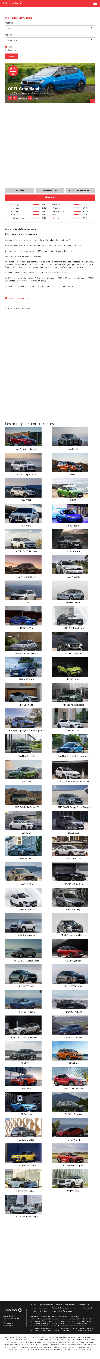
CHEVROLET (9, 1340)
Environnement (60, 211)
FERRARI (78, 1340)
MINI (85, 1344)
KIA (69, 1342)
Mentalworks (8, 1325)
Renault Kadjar (24, 264)
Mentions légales (84, 1305)
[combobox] (50, 28)
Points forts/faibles (80, 190)
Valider (11, 56)
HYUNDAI (29, 1342)
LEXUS (26, 1344)
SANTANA (82, 1347)
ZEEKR (88, 1349)
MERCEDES (76, 1344)
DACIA (46, 1340)
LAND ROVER (8, 1344)
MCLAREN (68, 1344)
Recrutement (55, 1311)
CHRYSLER (18, 1340)
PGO (32, 1347)
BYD (84, 1337)
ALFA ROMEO (23, 1337)
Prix (55, 214)
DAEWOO (53, 1340)
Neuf (10, 47)
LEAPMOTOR (18, 1344)
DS (73, 1340)
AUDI (49, 1337)
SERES (93, 1347)
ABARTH (8, 1337)
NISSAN (7, 1347)
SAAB (76, 1347)
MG (82, 1344)
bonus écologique (50, 1328)
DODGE (68, 1340)
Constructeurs (65, 1308)
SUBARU (34, 1349)
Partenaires (67, 1311)
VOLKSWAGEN (69, 1349)
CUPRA (40, 1340)
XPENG (83, 1349)
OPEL (20, 1347)
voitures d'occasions (75, 1328)
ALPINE (31, 1337)
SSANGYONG (26, 1349)
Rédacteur (43, 1311)
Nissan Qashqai (39, 264)
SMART (17, 1349)
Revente (57, 218)
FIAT (83, 1340)
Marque (9, 22)
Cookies (33, 1311)
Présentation (50, 190)
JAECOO (54, 1342)
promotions (60, 1319)
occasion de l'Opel (37, 240)
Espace (15, 208)
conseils (42, 1330)
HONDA (15, 1342)
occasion (32, 234)
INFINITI (42, 1342)
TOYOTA (53, 1349)
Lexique (59, 1305)
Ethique (76, 1308)
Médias (54, 1308)
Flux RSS (33, 1305)
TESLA (47, 1349)
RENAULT (53, 1347)
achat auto (66, 1323)
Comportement (19, 218)
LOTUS (31, 1344)
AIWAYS (15, 1337)
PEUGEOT (25, 1347)
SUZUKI (41, 1349)
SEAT (88, 1347)
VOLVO (77, 1349)
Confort (15, 214)
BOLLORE (71, 1337)
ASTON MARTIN (40, 1337)
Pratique (16, 211)
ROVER (70, 1347)
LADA (73, 1342)
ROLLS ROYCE (63, 1347)
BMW (61, 1337)
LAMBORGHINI (81, 1342)
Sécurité (56, 204)
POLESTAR (38, 1347)
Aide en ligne (70, 1305)
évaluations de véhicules (83, 1319)
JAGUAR (60, 1342)
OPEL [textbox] (10, 28)
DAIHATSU (61, 1340)
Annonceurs (43, 1308)
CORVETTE (33, 1340)
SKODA (12, 1349)
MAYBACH (53, 1344)
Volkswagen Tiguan (68, 264)
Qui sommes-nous (46, 1305)
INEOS (36, 1342)
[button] (10, 98)
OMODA (14, 1347)
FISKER (87, 1340)
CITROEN (26, 1340)
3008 (26, 267)
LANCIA (90, 1342)
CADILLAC (91, 1337)
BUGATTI (79, 1337)
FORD (93, 1340)
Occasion (12, 50)
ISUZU (48, 1342)
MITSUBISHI (92, 1344)
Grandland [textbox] (12, 40)
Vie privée (86, 1308)
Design (15, 204)
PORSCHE (46, 1347)
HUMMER (22, 1342)
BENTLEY (55, 1337)
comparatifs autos (41, 1321)
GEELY (9, 1342)
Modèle (8, 34)
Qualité (56, 208)
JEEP (65, 1342)
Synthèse (19, 190)
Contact (33, 1308)
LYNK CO (38, 1344)
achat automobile (68, 1330)
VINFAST (60, 1349)
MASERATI (45, 1344)
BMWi (65, 1337)
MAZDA (61, 1344)
